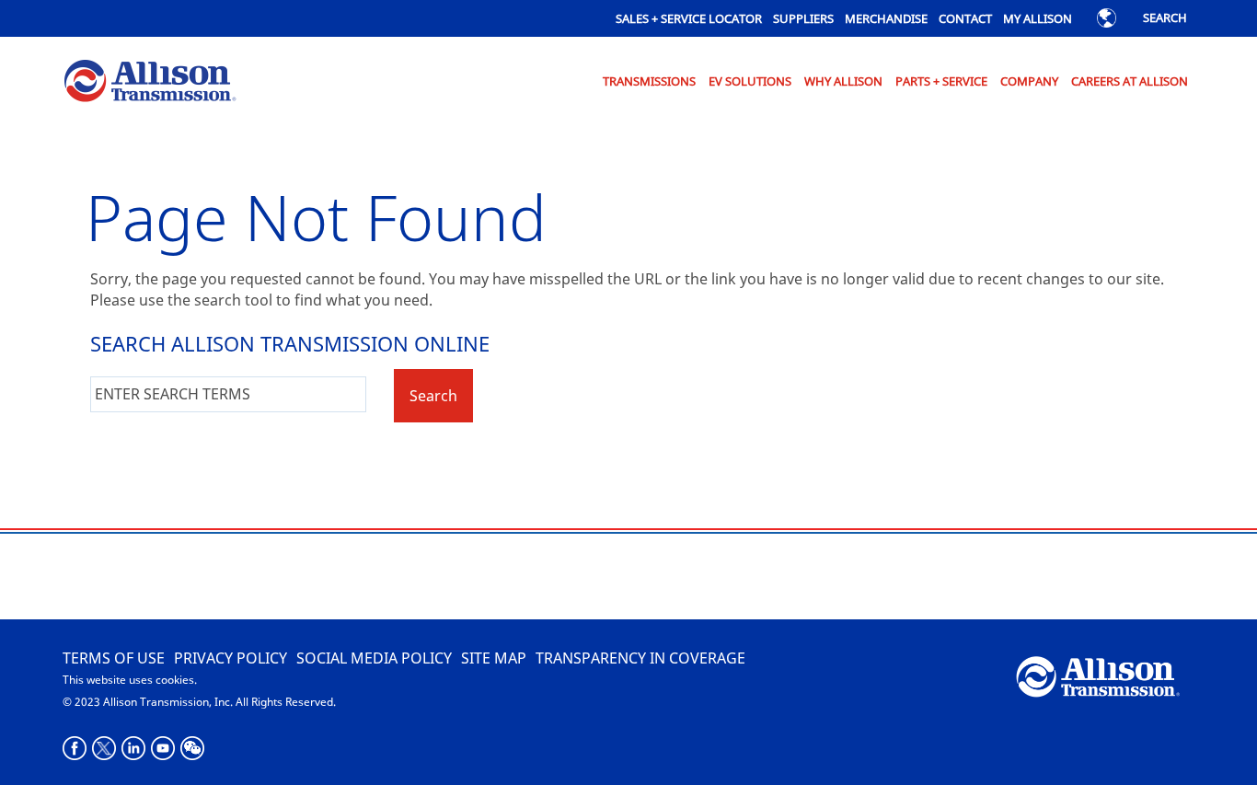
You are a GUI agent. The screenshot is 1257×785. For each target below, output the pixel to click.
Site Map (493, 658)
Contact (965, 18)
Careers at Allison (1129, 81)
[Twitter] (104, 748)
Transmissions (649, 81)
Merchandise (886, 18)
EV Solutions (750, 81)
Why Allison (843, 81)
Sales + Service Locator (689, 18)
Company (1029, 81)
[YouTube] (163, 748)
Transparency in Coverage (640, 658)
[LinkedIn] (133, 748)
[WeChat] (192, 748)
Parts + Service (941, 81)
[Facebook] (75, 748)
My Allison (1037, 18)
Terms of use (114, 658)
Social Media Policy (374, 658)
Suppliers (803, 18)
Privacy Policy (230, 658)
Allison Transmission (140, 83)
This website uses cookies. (130, 679)
